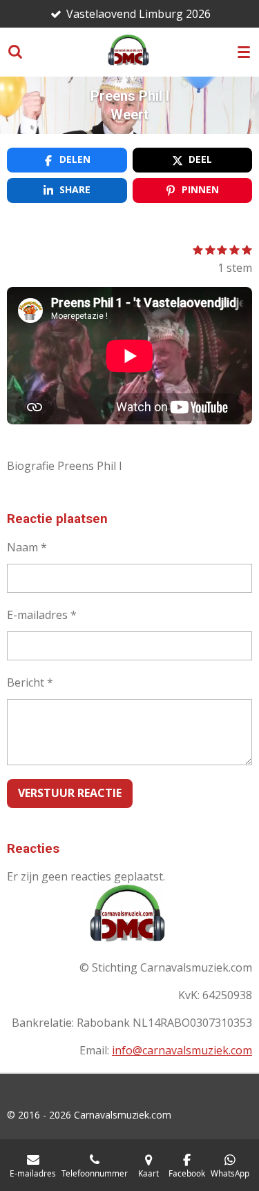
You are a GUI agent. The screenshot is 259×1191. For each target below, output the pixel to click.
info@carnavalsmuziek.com (182, 1050)
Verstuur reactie (70, 792)
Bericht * (30, 682)
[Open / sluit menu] (244, 52)
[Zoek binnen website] (15, 52)
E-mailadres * (42, 614)
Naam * (27, 547)
